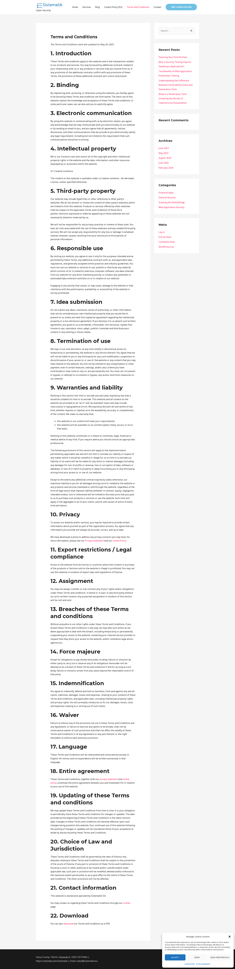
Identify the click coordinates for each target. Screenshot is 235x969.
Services (86, 7)
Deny (197, 957)
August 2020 (165, 157)
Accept (175, 957)
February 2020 (166, 167)
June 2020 (164, 162)
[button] (229, 936)
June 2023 (164, 148)
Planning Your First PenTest (173, 57)
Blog (97, 7)
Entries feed (165, 236)
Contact (157, 7)
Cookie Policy (190, 964)
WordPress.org (166, 246)
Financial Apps (166, 192)
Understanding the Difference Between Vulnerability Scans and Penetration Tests (175, 85)
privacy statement (109, 779)
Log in (162, 232)
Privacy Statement (203, 964)
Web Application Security (171, 207)
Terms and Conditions (138, 7)
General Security (167, 197)
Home (75, 7)
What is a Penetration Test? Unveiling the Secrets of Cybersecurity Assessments (173, 98)
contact (126, 903)
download (68, 923)
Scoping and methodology (172, 202)
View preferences (219, 957)
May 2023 (163, 153)
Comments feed (166, 241)
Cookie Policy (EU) (113, 7)
